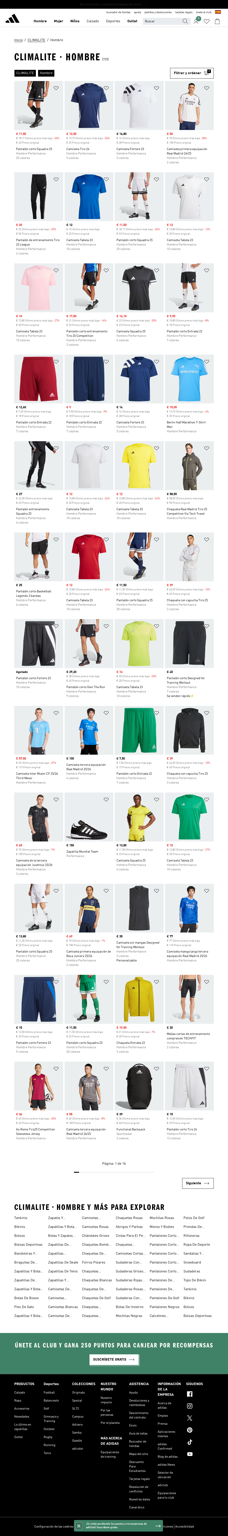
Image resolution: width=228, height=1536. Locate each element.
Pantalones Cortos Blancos (164, 1245)
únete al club (204, 12)
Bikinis (19, 1227)
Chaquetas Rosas (129, 1218)
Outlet (132, 21)
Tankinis (20, 1218)
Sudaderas (191, 1271)
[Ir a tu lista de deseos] (206, 21)
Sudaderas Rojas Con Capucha (129, 1281)
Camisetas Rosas (95, 1227)
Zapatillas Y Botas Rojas (62, 1227)
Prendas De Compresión (192, 1227)
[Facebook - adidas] (200, 1395)
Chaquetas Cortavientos (125, 1245)
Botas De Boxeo (26, 1298)
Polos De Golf (193, 1218)
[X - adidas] (200, 1419)
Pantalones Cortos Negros (164, 1263)
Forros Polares (93, 1262)
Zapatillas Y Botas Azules (28, 1272)
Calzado (93, 21)
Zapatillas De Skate (63, 1262)
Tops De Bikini (194, 1280)
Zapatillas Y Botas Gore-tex (28, 1316)
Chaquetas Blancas (97, 1280)
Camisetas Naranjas (90, 1218)
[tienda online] (12, 19)
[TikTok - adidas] (200, 1443)
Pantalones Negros (164, 1307)
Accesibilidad (184, 1526)
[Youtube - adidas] (200, 1455)
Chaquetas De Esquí (93, 1290)
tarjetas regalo (183, 12)
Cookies (104, 1526)
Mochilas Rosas (162, 1218)
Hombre (40, 21)
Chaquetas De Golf (96, 1298)
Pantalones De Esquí (161, 1290)
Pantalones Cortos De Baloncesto (164, 1236)
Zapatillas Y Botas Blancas (28, 1290)
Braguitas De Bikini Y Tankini (26, 1263)
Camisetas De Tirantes (58, 1290)
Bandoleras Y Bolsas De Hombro (29, 1254)
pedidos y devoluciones (158, 12)
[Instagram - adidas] (200, 1407)
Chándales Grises (95, 1236)
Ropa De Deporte (196, 1245)
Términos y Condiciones (157, 1526)
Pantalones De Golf (164, 1298)
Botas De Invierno (129, 1307)
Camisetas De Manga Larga (58, 1316)
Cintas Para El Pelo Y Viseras (131, 1236)
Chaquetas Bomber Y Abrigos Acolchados (97, 1245)
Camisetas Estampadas (57, 1298)
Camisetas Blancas (63, 1307)
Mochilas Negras (129, 1316)
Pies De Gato (24, 1307)
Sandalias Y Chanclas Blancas (197, 1254)
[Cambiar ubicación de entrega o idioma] (218, 12)
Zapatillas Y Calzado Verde (59, 1281)
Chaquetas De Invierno (93, 1254)
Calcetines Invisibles (158, 1316)
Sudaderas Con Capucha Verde (127, 1298)
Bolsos (19, 1236)
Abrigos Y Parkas (129, 1227)
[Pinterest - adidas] (200, 1431)
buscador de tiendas (118, 12)
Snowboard (192, 1262)
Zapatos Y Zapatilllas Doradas (56, 1218)
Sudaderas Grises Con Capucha (129, 1272)
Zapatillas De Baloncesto (24, 1281)
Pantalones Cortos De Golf (164, 1254)
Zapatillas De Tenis (63, 1271)
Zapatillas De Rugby (58, 1245)
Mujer (58, 21)
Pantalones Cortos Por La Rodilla (164, 1272)
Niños (74, 21)
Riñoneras (191, 1236)
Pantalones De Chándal (161, 1281)
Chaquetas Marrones (90, 1316)
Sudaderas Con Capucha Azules (128, 1263)
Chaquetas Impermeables (93, 1307)
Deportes (113, 21)
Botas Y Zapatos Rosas (60, 1236)
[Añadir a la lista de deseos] (56, 89)
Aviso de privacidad (125, 1526)
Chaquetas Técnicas (90, 1272)
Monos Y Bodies (162, 1227)
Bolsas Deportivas (28, 1245)
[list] (92, 73)
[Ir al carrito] (217, 21)
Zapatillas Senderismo (57, 1254)
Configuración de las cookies (53, 1526)
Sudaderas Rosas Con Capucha (129, 1290)
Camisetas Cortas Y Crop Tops (131, 1254)
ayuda (137, 12)
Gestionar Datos (86, 1526)
